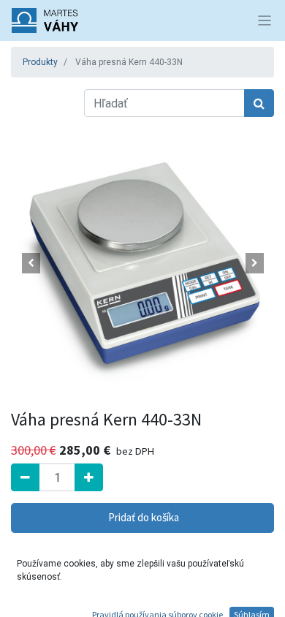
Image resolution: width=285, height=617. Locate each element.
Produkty (40, 62)
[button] (30, 263)
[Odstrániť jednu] (25, 477)
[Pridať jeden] (89, 477)
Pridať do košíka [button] (142, 517)
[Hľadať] (259, 103)
